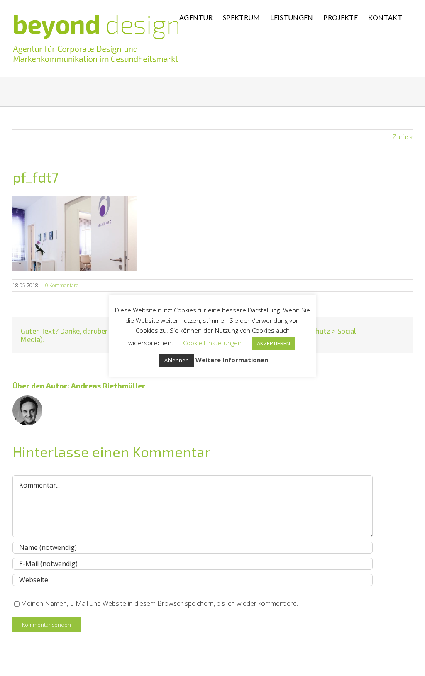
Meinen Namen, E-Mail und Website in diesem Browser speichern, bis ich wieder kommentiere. (159, 603)
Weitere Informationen (231, 360)
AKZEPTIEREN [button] (273, 343)
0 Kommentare (62, 285)
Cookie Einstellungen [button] (212, 343)
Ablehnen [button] (176, 360)
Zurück (402, 137)
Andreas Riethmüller (108, 385)
